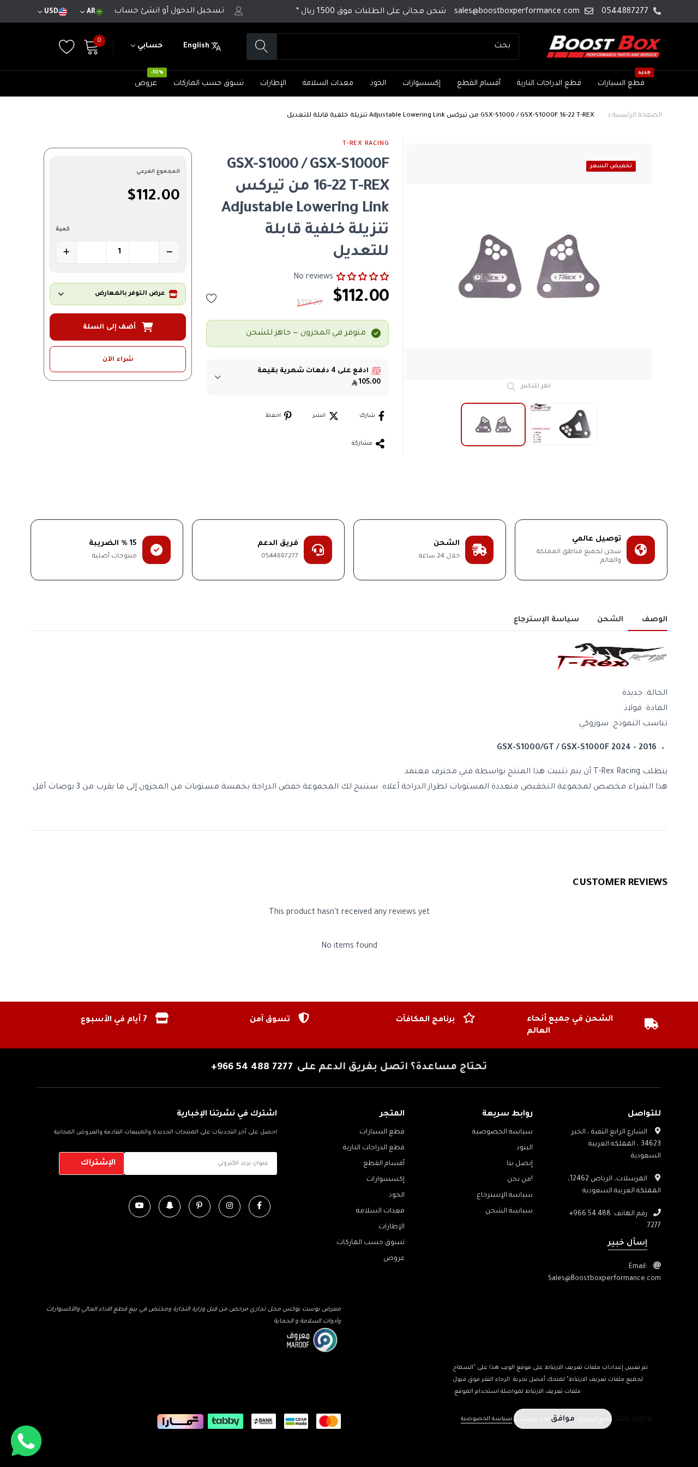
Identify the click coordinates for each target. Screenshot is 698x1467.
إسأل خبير (627, 1243)
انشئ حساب (137, 11)
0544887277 (624, 12)
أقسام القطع (479, 84)
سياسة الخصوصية (502, 1132)
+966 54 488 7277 (252, 1067)
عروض (146, 84)
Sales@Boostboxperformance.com (604, 1279)
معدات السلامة (328, 84)
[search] (262, 46)
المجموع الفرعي (158, 172)
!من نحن (520, 1180)
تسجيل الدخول (197, 11)
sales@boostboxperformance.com (517, 12)
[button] (362, 277)
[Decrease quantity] (169, 252)
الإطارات (273, 84)
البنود (524, 1148)
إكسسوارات (421, 84)
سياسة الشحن (509, 1211)
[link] (259, 1206)
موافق (563, 1419)
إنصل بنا (520, 1164)
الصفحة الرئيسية (637, 115)
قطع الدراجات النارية (549, 84)
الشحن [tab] (610, 620)
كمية (63, 229)
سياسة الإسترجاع (505, 1195)
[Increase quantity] (66, 252)
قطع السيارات (621, 84)
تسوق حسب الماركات (208, 84)
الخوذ (378, 84)
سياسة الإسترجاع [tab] (546, 620)
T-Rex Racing (365, 144)
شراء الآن (118, 359)
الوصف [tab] (654, 620)
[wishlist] (211, 298)
